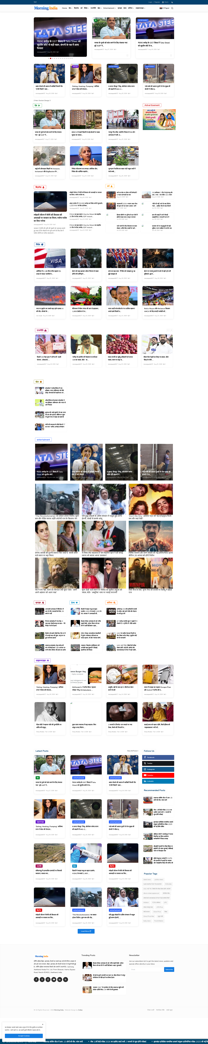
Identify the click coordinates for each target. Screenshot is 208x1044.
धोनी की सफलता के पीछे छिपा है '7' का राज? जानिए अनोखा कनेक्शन (55, 425)
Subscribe (169, 970)
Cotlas (80, 1010)
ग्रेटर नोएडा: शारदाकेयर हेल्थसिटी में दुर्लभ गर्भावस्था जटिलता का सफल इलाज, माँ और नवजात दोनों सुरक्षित (91, 636)
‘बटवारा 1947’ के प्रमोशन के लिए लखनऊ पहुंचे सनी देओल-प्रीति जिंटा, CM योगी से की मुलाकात (108, 988)
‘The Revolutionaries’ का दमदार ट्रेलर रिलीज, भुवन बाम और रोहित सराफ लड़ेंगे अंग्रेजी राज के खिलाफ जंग (57, 517)
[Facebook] (36, 979)
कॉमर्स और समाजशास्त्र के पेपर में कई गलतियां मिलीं (156, 898)
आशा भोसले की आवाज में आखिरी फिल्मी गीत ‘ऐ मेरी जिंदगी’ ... (85, 473)
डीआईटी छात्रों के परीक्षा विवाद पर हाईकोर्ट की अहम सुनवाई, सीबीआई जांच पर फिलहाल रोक (149, 1041)
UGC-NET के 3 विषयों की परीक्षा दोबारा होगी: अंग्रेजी (157, 889)
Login (150, 2)
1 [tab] (48, 58)
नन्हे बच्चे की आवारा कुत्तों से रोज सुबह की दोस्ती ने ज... (156, 473)
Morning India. (59, 1010)
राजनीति (93, 8)
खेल (37, 381)
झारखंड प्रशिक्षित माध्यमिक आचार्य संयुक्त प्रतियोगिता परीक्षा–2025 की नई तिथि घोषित (163, 824)
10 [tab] (66, 58)
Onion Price (157, 912)
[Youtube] (53, 979)
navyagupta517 (42, 52)
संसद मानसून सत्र (148, 907)
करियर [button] (130, 8)
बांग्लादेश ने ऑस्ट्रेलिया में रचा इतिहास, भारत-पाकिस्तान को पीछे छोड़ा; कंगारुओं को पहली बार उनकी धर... (55, 391)
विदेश (38, 244)
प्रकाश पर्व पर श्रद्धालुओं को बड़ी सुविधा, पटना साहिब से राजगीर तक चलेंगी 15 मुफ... (162, 228)
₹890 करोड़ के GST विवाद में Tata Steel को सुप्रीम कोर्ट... (50, 473)
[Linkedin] (59, 979)
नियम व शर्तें (150, 1010)
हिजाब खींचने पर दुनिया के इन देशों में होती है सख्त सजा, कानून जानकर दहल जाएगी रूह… (127, 217)
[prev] (168, 330)
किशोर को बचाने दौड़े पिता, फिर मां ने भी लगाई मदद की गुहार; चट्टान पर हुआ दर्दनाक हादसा (55, 635)
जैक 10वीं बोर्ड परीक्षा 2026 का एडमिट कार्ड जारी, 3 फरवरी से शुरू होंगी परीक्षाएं (163, 812)
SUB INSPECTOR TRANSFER (153, 884)
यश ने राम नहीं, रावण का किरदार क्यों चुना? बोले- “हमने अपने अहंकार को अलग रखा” (56, 591)
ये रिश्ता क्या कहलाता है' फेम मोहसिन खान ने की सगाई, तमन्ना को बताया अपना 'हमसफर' (102, 554)
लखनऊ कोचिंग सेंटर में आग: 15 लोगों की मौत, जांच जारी (163, 799)
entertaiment (143, 20)
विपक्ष (166, 912)
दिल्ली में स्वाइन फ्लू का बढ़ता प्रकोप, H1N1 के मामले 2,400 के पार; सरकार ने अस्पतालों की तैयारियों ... (91, 612)
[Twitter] (42, 979)
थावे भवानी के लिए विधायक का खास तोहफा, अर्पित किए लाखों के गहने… (127, 227)
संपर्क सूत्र (169, 1010)
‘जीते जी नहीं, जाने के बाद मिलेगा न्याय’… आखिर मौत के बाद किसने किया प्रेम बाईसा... (161, 206)
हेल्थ (125, 8)
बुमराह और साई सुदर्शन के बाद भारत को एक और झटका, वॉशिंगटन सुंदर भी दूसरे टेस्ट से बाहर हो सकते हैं (55, 414)
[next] (171, 330)
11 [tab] (68, 58)
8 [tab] (62, 58)
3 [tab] (52, 58)
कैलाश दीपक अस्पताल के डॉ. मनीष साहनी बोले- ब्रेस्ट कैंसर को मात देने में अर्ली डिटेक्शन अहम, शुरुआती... (91, 624)
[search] (172, 8)
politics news (159, 880)
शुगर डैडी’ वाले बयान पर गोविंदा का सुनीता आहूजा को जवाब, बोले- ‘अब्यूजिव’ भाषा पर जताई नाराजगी (102, 591)
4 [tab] (54, 58)
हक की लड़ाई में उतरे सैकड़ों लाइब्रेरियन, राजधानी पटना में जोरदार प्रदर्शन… (160, 217)
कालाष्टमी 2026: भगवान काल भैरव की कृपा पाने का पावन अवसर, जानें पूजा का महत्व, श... (127, 206)
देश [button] (70, 8)
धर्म (81, 8)
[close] (42, 1024)
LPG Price (160, 907)
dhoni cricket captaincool (151, 893)
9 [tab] (64, 58)
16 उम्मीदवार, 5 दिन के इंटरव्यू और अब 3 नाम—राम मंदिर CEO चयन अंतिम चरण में (162, 194)
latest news (147, 880)
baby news (147, 921)
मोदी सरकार (147, 912)
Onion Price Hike (149, 916)
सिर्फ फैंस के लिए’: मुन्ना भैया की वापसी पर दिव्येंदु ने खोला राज (150, 591)
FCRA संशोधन (156, 903)
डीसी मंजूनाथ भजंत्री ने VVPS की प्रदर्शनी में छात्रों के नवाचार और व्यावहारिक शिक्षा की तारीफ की (163, 860)
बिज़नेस (76, 8)
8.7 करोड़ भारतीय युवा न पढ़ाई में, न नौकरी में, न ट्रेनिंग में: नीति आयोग (127, 622)
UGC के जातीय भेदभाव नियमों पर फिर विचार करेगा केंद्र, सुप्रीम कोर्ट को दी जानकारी (127, 635)
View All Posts (132, 751)
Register (157, 2)
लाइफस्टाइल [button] (140, 8)
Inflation (146, 903)
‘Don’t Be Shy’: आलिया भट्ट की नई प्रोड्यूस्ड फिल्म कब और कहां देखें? (150, 517)
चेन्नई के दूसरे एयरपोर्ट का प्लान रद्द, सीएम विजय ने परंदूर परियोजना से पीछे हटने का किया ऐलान (109, 976)
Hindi (166, 2)
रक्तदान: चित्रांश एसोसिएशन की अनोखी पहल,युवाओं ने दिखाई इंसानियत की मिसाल (90, 647)
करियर (109, 602)
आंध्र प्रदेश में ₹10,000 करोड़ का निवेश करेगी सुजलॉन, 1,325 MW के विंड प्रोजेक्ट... (86, 204)
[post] (60, 37)
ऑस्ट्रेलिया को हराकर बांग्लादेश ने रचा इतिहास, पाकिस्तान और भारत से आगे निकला (55, 402)
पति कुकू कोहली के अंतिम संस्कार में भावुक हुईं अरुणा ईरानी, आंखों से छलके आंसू (102, 517)
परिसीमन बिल (166, 893)
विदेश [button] (85, 8)
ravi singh (39, 316)
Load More (85, 931)
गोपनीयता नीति (160, 1010)
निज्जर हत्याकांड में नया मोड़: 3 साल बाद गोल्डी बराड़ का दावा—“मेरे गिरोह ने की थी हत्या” (55, 623)
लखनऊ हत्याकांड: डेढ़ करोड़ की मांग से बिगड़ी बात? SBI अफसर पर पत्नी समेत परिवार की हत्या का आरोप (55, 647)
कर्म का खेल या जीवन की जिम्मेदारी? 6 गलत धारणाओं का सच (127, 193)
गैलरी (35, 2)
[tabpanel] (60, 37)
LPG (165, 903)
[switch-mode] (172, 2)
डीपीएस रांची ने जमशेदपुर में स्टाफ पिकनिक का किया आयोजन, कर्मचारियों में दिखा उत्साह (80, 1041)
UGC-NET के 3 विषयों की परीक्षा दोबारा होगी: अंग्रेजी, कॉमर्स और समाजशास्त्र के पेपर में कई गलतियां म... (127, 648)
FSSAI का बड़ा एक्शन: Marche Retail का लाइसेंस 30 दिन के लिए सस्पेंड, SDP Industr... (85, 215)
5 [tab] (56, 58)
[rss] (65, 979)
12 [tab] (70, 58)
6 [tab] (58, 58)
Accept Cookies (24, 1036)
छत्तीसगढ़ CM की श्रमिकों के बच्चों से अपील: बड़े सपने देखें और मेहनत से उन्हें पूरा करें (127, 611)
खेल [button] (99, 8)
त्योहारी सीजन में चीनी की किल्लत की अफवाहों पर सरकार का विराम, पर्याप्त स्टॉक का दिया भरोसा (50, 217)
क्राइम (120, 8)
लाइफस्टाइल (75, 66)
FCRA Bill (168, 884)
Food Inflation (158, 921)
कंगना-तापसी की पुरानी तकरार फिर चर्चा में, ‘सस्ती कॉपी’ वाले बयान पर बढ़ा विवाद (56, 554)
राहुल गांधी (160, 916)
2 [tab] (50, 58)
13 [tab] (72, 58)
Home (64, 8)
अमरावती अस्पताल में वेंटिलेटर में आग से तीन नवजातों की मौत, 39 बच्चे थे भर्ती (54, 611)
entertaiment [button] (108, 8)
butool (110, 364)
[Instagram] (48, 979)
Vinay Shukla (40, 732)
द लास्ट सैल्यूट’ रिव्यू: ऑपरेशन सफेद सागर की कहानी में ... (119, 473)
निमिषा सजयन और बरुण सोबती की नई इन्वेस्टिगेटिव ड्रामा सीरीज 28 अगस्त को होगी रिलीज (151, 554)
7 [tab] (60, 58)
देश (95, 20)
